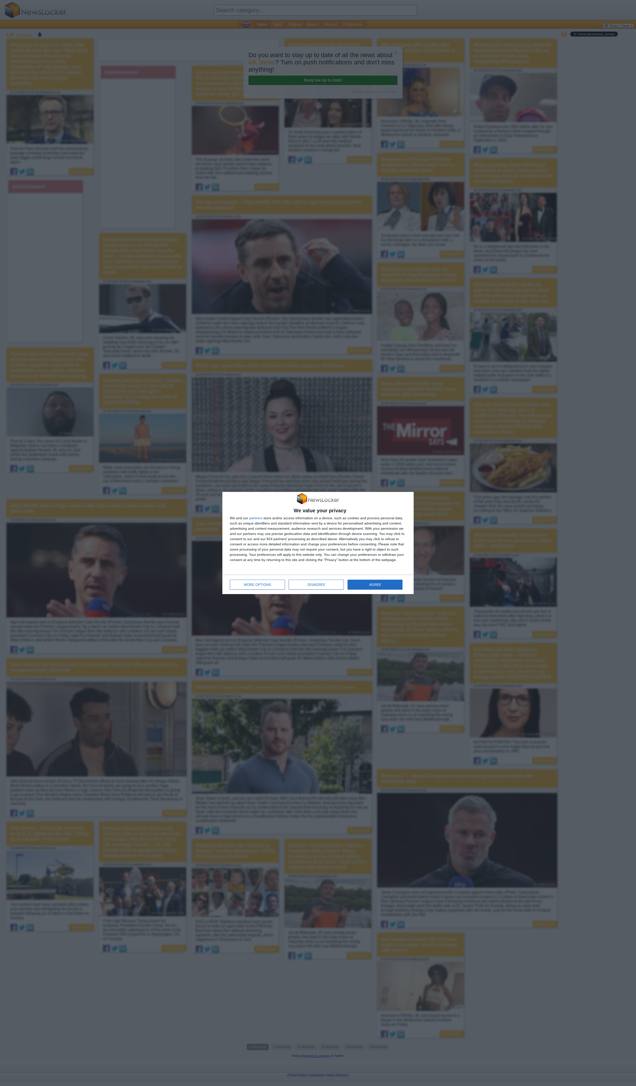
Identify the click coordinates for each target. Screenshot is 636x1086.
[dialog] (318, 543)
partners (255, 518)
